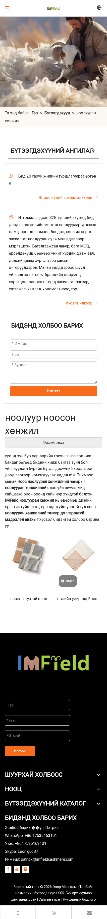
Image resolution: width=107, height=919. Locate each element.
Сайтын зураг (50, 899)
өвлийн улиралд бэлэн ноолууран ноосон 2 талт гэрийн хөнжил (78, 600)
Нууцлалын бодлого (79, 899)
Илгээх (53, 391)
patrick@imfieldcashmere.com (47, 859)
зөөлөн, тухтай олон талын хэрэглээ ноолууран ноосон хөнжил (28, 600)
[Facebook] (8, 869)
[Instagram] (25, 869)
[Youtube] (17, 869)
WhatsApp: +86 (31, 835)
